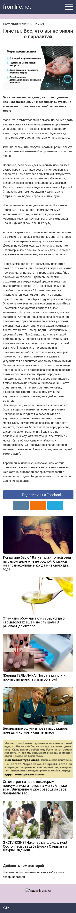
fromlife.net (17, 7)
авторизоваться (14, 877)
